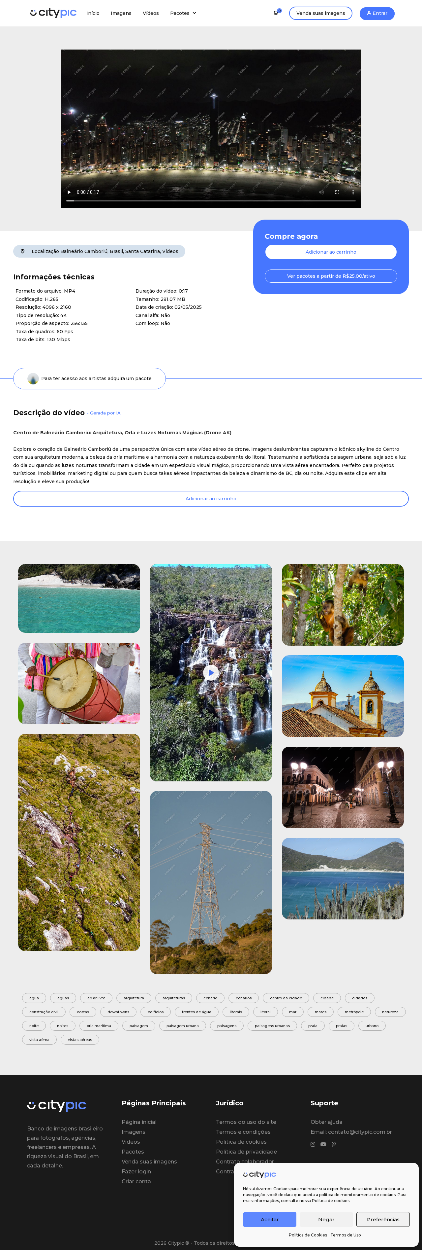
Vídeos (170, 251)
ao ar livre (96, 998)
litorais (236, 1012)
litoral (265, 1012)
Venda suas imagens (320, 13)
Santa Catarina (142, 251)
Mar (292, 1012)
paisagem (139, 1025)
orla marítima (99, 1025)
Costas (83, 1012)
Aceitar (270, 1219)
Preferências (383, 1219)
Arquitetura (134, 998)
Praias (341, 1025)
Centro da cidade (286, 998)
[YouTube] (323, 1145)
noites (62, 1025)
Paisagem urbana (182, 1025)
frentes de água (196, 1012)
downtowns (118, 1012)
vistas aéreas (80, 1039)
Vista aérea (39, 1039)
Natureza (390, 1012)
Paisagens (226, 1025)
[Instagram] (313, 1145)
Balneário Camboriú (83, 251)
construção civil (43, 1012)
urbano (372, 1025)
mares (320, 1012)
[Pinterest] (334, 1145)
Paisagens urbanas (272, 1025)
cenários (244, 998)
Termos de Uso (345, 1234)
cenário (210, 998)
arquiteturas (174, 998)
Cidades (359, 998)
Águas (63, 998)
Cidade (327, 998)
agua (34, 998)
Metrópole (354, 1012)
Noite (34, 1025)
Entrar (379, 13)
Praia (312, 1025)
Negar (326, 1219)
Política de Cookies (308, 1234)
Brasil (116, 251)
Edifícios (156, 1012)
